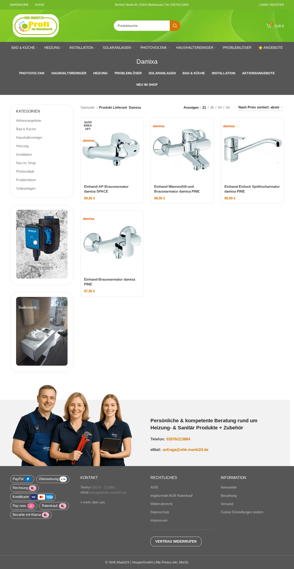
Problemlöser (26, 180)
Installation (24, 154)
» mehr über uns (92, 502)
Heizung (22, 146)
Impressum (159, 520)
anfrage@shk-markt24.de (185, 449)
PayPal (18, 479)
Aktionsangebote (28, 120)
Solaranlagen (26, 188)
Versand (227, 504)
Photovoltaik (25, 171)
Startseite (88, 107)
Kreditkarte (21, 497)
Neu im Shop (26, 163)
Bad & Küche (26, 129)
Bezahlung (229, 495)
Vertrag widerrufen (176, 541)
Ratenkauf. (50, 506)
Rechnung (20, 488)
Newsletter (229, 487)
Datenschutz (160, 512)
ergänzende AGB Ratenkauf (171, 495)
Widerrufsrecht (161, 504)
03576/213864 (178, 439)
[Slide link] (42, 331)
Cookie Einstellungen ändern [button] (242, 512)
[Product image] (112, 149)
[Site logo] (36, 25)
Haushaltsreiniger (29, 137)
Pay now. (19, 506)
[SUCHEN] (175, 25)
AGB (154, 487)
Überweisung (49, 479)
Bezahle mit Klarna (27, 515)
